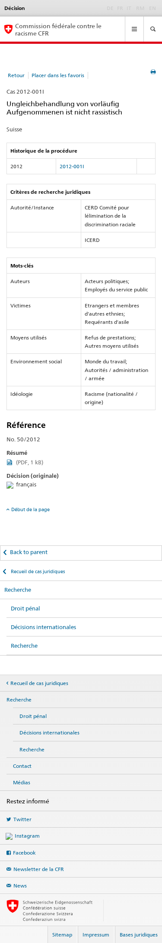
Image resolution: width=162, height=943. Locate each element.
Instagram (27, 835)
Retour (16, 75)
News (20, 885)
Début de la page (30, 509)
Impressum (96, 934)
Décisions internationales (43, 626)
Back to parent (29, 551)
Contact (22, 766)
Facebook (24, 852)
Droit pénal (25, 608)
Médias (21, 782)
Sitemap (62, 934)
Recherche (17, 589)
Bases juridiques (139, 934)
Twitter (22, 819)
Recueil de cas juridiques (37, 571)
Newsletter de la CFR (38, 869)
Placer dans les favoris (58, 75)
